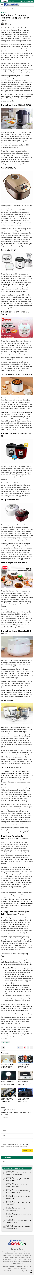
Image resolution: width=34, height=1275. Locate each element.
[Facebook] (9, 1243)
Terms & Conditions (13, 1268)
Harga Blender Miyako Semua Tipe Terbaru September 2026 (7, 1066)
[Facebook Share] (18, 1047)
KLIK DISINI (20, 1263)
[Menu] (2, 4)
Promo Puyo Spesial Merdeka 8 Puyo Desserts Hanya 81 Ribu (16, 1209)
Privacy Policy (27, 1266)
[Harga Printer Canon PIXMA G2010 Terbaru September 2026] (25, 1092)
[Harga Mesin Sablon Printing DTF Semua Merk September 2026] (8, 1092)
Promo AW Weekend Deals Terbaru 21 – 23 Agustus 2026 (18, 1197)
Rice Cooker (5, 1042)
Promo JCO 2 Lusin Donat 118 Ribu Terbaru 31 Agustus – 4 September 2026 (18, 1173)
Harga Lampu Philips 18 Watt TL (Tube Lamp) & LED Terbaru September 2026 (8, 1083)
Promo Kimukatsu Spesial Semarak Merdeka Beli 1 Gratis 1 (18, 1215)
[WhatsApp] (21, 1243)
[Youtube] (18, 1243)
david (6, 23)
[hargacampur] (12, 4)
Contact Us (12, 1266)
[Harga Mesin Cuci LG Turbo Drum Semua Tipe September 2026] (25, 1075)
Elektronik (3, 12)
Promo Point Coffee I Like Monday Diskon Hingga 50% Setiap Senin (17, 1185)
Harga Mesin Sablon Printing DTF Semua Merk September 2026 (8, 1099)
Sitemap (19, 1266)
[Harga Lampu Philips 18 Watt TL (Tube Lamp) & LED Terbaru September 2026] (8, 1075)
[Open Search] (32, 4)
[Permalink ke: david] (2, 24)
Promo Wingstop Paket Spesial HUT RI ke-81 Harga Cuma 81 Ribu (18, 1221)
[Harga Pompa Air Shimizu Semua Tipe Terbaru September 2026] (25, 1059)
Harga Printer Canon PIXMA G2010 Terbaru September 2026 (24, 1099)
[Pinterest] (12, 1243)
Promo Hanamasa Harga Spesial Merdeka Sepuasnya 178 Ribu (18, 1227)
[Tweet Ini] (21, 1047)
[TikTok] (25, 1244)
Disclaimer (23, 1268)
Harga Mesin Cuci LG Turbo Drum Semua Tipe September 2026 (24, 1083)
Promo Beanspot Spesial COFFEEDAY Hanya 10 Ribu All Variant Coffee (18, 1191)
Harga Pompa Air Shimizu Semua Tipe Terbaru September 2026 (25, 1066)
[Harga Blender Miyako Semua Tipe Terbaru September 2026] (8, 1059)
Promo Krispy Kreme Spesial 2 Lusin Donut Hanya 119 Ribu (18, 1203)
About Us (5, 1266)
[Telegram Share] (28, 1047)
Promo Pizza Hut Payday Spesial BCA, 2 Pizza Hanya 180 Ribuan (18, 1179)
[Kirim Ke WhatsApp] (31, 1047)
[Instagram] (15, 1243)
